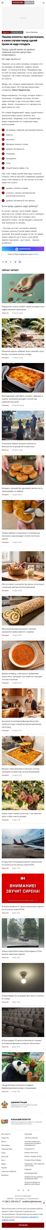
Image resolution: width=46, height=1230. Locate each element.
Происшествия (6, 1149)
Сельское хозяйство (8, 1171)
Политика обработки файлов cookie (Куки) (32, 1183)
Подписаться (24, 249)
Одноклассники (23, 1190)
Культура (4, 1156)
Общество (6, 32)
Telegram (28, 1190)
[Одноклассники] (10, 262)
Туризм (4, 1168)
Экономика (5, 1145)
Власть (4, 1141)
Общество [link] (5, 313)
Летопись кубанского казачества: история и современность (32, 1143)
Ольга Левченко (32, 32)
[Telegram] (15, 262)
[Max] (20, 262)
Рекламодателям (30, 1173)
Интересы (4, 1175)
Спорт (3, 1153)
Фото (3, 1160)
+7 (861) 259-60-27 (11, 1201)
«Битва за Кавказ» (31, 1138)
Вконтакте (18, 1190)
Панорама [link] (5, 357)
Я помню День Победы (32, 1160)
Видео (3, 1164)
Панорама (28, 1134)
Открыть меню (2, 2)
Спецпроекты (29, 1149)
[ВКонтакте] (6, 262)
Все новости (5, 1134)
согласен (23, 1225)
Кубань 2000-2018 (31, 1153)
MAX (36, 254)
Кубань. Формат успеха (33, 1156)
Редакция (28, 1169)
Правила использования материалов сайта (33, 1178)
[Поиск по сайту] (43, 2)
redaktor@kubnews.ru (33, 1201)
